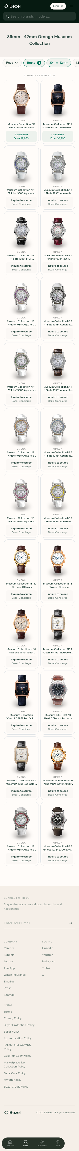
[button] (58, 6)
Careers (9, 948)
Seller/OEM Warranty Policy (17, 1047)
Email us (9, 981)
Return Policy (12, 1079)
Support (9, 954)
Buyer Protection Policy (19, 1025)
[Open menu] (71, 6)
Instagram (48, 961)
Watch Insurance (15, 974)
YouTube (47, 954)
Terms (8, 1011)
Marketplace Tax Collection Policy (14, 1064)
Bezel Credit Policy (16, 1086)
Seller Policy (12, 1031)
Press (7, 988)
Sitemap (9, 994)
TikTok (46, 968)
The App (9, 968)
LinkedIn (47, 948)
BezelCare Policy (15, 1073)
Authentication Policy (18, 1038)
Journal (8, 961)
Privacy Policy (13, 1018)
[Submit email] (70, 923)
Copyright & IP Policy (17, 1055)
